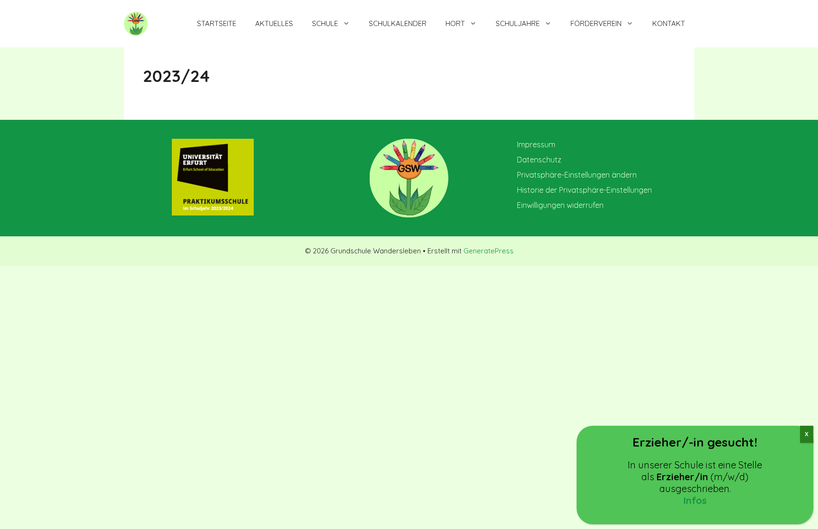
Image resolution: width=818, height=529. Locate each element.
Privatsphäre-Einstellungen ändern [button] (577, 174)
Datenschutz (539, 159)
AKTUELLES (274, 23)
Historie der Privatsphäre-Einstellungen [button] (584, 190)
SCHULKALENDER (398, 23)
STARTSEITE (216, 23)
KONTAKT (668, 23)
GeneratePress (488, 250)
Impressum (536, 144)
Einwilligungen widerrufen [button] (560, 205)
